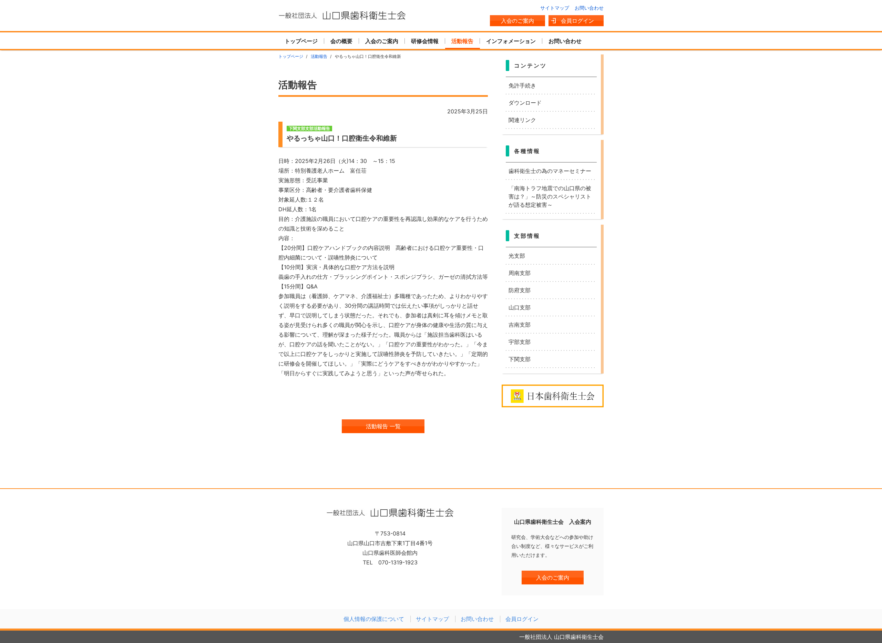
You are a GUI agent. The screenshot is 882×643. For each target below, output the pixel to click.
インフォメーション (511, 41)
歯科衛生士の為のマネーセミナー (550, 170)
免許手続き (522, 85)
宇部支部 (520, 341)
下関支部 (520, 359)
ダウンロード (525, 102)
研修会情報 (425, 41)
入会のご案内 (517, 20)
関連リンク (522, 119)
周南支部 (520, 272)
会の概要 (341, 41)
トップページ (301, 41)
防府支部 (520, 290)
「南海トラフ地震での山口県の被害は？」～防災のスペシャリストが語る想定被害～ (550, 196)
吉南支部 (520, 324)
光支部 (517, 255)
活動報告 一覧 (383, 426)
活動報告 (462, 41)
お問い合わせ (589, 8)
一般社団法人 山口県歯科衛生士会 (342, 15)
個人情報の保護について (373, 618)
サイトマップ (554, 8)
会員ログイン (577, 20)
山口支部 (520, 307)
